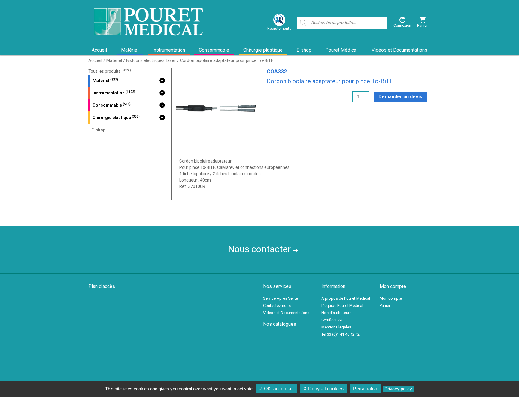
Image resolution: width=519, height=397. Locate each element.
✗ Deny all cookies (323, 388)
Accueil (99, 50)
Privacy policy (398, 388)
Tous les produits (109, 71)
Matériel (129, 50)
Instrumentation (168, 50)
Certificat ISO (332, 320)
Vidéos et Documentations (399, 50)
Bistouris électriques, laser (151, 60)
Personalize (365, 388)
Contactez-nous (277, 305)
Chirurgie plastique (263, 50)
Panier (385, 305)
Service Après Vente (280, 298)
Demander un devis (400, 96)
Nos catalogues (279, 324)
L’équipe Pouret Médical (342, 305)
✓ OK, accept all (276, 388)
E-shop (303, 50)
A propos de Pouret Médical (345, 298)
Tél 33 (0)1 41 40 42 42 (340, 334)
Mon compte (391, 298)
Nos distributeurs (336, 312)
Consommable (214, 50)
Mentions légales (336, 327)
